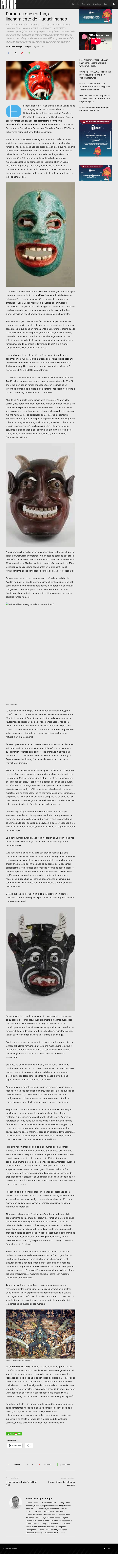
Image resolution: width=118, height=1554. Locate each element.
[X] (15, 53)
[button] (114, 4)
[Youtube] (113, 1548)
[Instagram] (109, 1548)
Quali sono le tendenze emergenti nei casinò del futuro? (94, 109)
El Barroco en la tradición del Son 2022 (21, 1483)
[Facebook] (9, 53)
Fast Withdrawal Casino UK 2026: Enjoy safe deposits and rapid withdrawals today (94, 63)
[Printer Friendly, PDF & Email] (14, 1433)
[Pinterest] (22, 53)
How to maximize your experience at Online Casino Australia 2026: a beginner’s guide (94, 98)
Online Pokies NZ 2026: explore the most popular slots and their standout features (95, 75)
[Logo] (8, 4)
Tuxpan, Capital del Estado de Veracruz (61, 1483)
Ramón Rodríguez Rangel (20, 46)
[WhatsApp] (28, 53)
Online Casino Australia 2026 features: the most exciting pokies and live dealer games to (94, 87)
